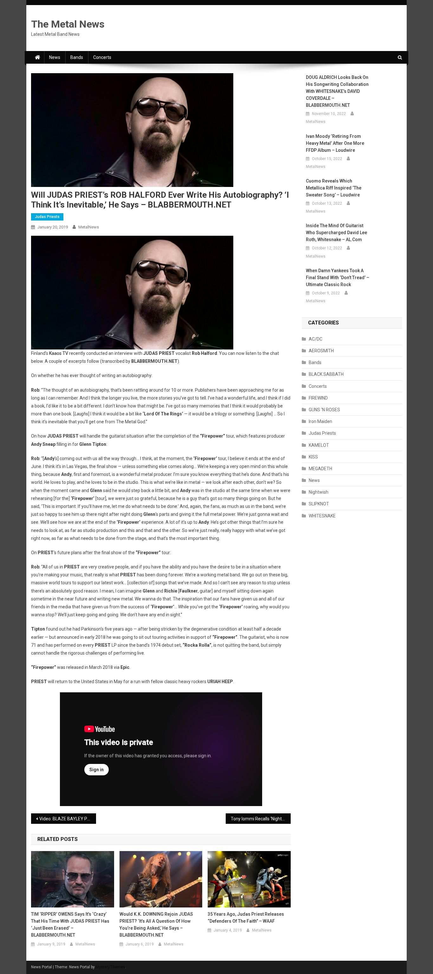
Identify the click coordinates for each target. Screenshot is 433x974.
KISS (313, 456)
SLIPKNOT (319, 503)
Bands (76, 57)
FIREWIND (318, 397)
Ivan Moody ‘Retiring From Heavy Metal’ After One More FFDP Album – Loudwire (335, 143)
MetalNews (88, 227)
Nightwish (318, 492)
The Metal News (68, 24)
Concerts (102, 57)
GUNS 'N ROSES (324, 409)
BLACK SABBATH (326, 374)
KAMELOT (319, 445)
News (54, 57)
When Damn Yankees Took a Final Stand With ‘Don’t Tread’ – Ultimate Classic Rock (337, 277)
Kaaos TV (58, 353)
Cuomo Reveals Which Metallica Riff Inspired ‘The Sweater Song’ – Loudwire (333, 187)
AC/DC (315, 339)
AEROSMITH (321, 350)
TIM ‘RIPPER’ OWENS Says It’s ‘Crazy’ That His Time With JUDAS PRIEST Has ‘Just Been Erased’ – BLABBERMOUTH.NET (70, 925)
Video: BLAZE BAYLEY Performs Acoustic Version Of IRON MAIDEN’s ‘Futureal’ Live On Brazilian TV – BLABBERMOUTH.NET (67, 818)
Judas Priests (47, 217)
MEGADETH (320, 468)
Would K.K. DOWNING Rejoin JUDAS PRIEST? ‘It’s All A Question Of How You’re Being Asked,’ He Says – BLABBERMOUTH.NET (156, 925)
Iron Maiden (320, 421)
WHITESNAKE (322, 515)
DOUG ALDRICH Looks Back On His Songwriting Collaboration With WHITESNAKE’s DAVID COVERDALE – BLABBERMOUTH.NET (337, 91)
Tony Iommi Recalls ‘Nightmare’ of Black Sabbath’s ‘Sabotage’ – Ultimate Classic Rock (261, 818)
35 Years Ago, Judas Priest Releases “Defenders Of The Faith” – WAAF (246, 918)
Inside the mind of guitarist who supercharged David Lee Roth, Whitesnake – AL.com (336, 232)
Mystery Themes (110, 967)
